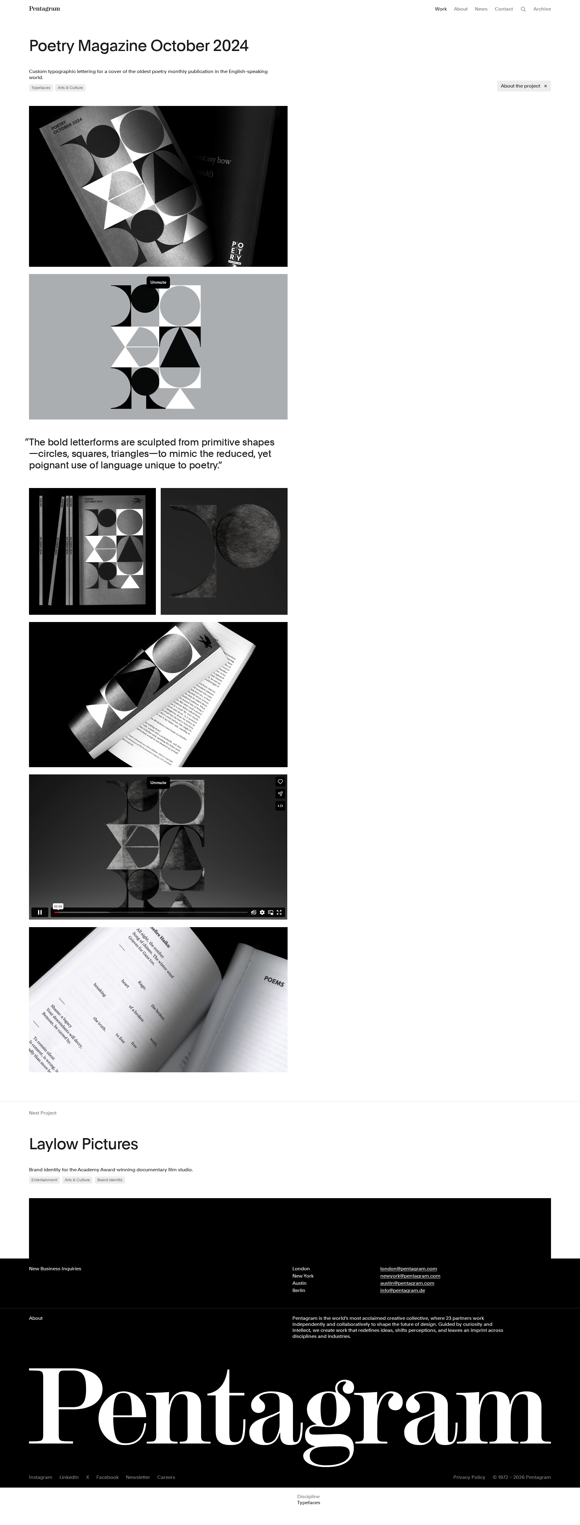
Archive (542, 9)
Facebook (107, 1477)
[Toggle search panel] (523, 9)
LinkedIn (69, 1477)
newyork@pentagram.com (410, 1276)
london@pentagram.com (408, 1268)
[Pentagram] (44, 9)
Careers (166, 1477)
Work (441, 9)
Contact (504, 9)
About (461, 9)
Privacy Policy (469, 1477)
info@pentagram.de (402, 1290)
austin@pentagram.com (407, 1283)
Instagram (40, 1477)
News (481, 9)
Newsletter (138, 1477)
